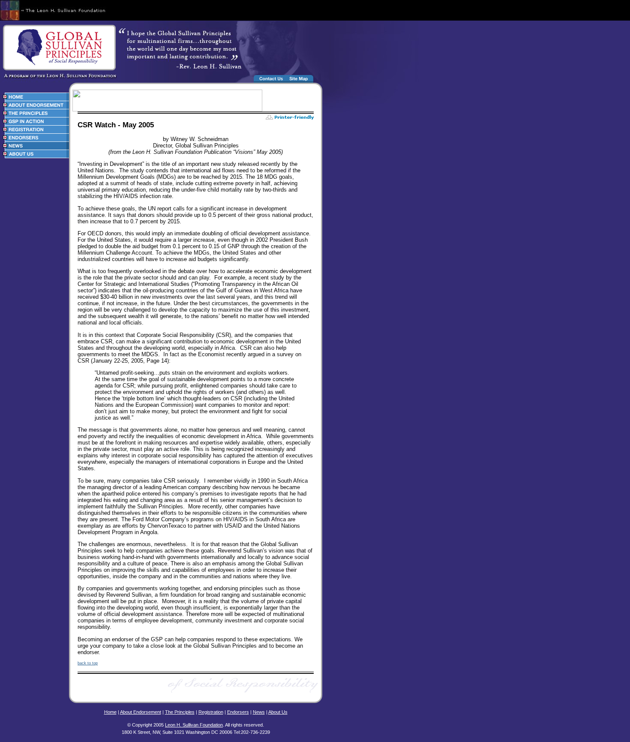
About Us (278, 712)
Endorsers (238, 712)
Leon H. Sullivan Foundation (194, 724)
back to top (88, 663)
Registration (210, 712)
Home (110, 712)
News (259, 712)
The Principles (180, 712)
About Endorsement (140, 712)
